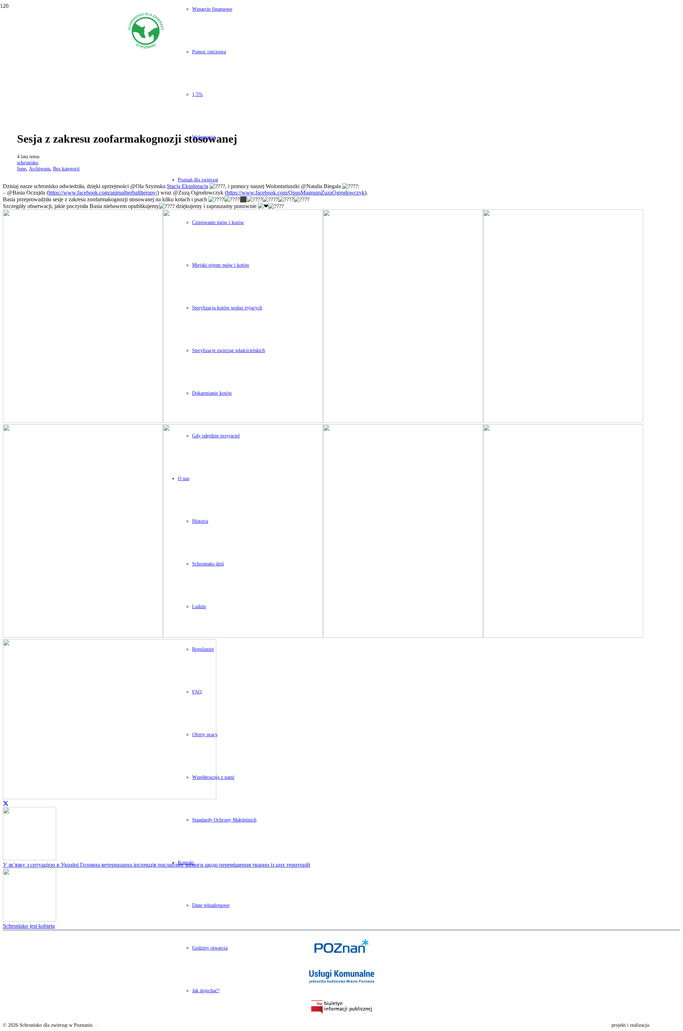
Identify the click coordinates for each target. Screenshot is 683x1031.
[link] (102, 193)
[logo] (146, 46)
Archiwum (39, 168)
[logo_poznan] (341, 946)
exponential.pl (666, 1025)
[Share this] (6, 803)
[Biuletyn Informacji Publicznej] (341, 1007)
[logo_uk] (341, 976)
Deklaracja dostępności (123, 1025)
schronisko (27, 162)
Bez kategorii (66, 168)
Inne (21, 168)
